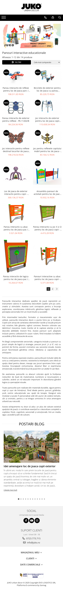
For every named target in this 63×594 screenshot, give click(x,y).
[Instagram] (37, 520)
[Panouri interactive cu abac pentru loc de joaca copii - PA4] (47, 256)
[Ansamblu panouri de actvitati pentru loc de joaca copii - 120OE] (47, 174)
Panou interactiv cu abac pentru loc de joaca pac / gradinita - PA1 (16, 228)
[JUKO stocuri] (31, 36)
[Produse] (4, 18)
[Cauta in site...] (59, 17)
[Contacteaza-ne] (45, 17)
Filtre (17, 62)
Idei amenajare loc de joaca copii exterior (30, 466)
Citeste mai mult (10, 490)
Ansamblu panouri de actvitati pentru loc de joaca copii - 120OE (47, 192)
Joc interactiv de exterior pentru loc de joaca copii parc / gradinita (47, 119)
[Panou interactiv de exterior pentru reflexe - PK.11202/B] (15, 107)
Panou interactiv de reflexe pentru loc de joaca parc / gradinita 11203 (16, 89)
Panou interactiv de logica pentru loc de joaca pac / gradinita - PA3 (15, 278)
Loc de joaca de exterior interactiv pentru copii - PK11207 (15, 192)
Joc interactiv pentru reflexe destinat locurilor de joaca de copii (15, 150)
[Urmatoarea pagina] (57, 289)
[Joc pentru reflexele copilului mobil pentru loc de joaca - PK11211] (47, 138)
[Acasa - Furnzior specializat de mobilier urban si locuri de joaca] (31, 7)
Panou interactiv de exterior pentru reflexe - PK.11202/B (15, 119)
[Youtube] (31, 520)
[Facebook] (26, 520)
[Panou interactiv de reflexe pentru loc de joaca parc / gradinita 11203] (15, 77)
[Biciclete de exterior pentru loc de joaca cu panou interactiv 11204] (47, 77)
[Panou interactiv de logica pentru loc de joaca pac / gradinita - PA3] (15, 256)
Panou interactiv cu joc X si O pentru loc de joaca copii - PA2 (47, 228)
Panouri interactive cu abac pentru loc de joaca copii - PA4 (47, 278)
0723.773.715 (33, 538)
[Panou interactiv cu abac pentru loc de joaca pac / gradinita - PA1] (15, 213)
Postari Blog (31, 423)
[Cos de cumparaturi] (53, 17)
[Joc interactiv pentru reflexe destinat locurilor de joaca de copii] (15, 138)
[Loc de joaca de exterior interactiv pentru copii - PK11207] (15, 174)
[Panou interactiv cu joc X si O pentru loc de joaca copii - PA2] (47, 213)
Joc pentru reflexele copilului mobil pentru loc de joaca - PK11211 (47, 150)
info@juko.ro (33, 542)
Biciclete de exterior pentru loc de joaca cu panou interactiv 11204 (47, 89)
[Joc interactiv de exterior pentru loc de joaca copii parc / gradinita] (47, 107)
